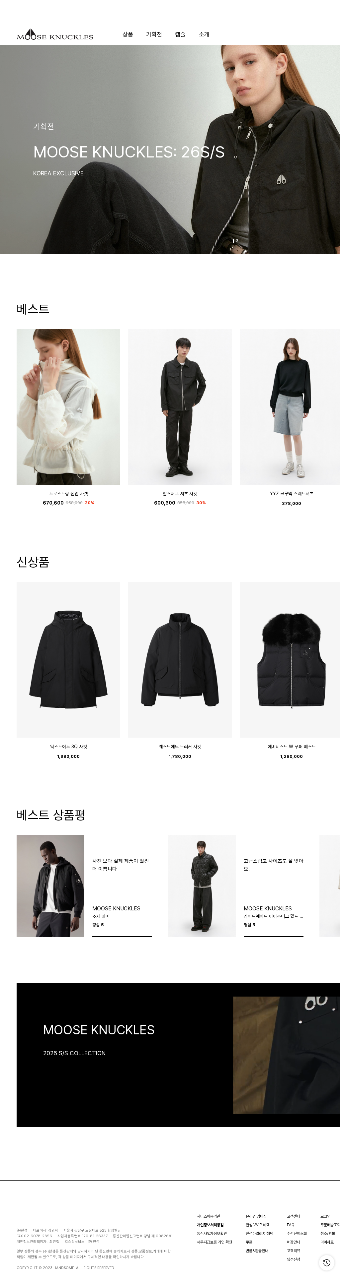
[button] (27, 403)
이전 (23, 149)
